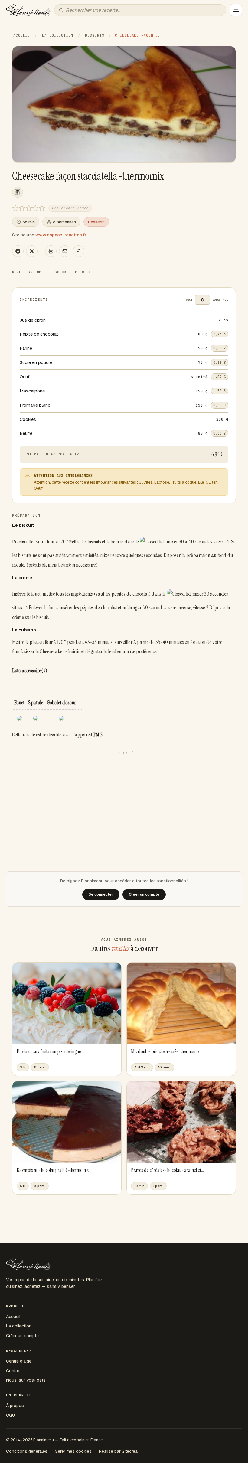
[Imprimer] (51, 251)
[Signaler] (78, 251)
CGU (10, 1415)
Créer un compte (22, 1335)
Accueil (21, 35)
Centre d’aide (18, 1361)
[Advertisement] (124, 800)
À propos (15, 1405)
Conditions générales (26, 1451)
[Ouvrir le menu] (236, 10)
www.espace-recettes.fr (60, 235)
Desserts (94, 35)
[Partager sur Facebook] (18, 251)
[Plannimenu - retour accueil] (28, 1264)
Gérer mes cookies (73, 1451)
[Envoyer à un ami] (64, 251)
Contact (14, 1370)
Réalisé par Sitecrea (118, 1451)
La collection (57, 35)
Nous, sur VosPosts (26, 1380)
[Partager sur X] (32, 251)
